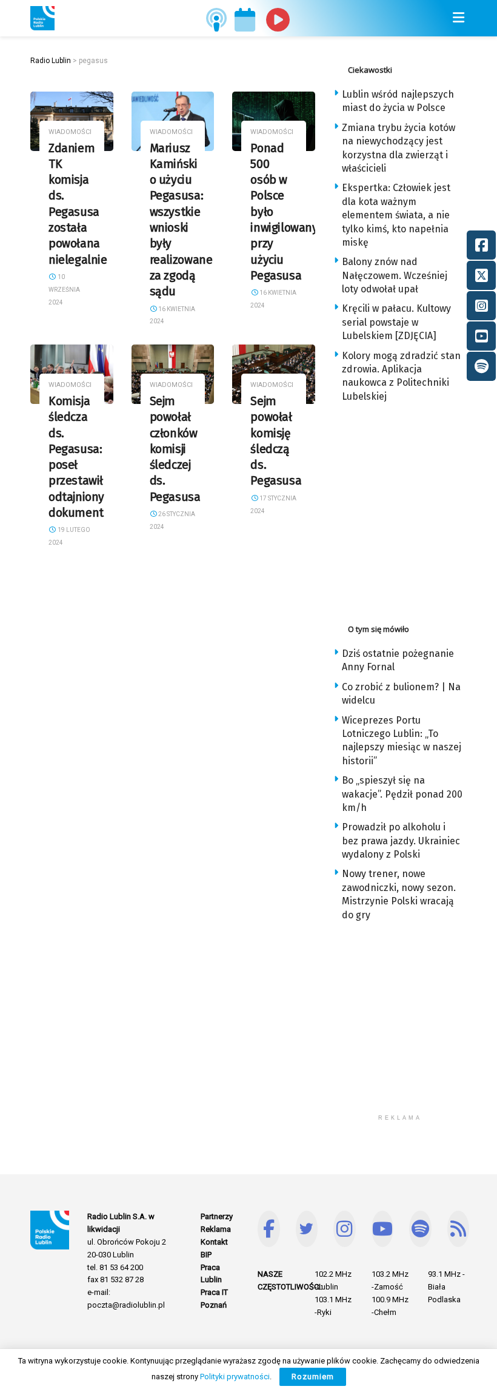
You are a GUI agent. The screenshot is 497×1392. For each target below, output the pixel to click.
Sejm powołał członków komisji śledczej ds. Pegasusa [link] (175, 449)
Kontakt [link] (214, 1241)
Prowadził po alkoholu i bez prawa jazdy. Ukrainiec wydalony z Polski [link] (401, 840)
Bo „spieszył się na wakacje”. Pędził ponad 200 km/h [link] (402, 794)
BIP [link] (206, 1254)
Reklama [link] (216, 1229)
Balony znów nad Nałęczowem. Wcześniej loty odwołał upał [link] (394, 275)
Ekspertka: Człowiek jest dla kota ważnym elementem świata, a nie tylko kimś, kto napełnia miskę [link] (396, 215)
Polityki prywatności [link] (235, 1376)
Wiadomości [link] (70, 132)
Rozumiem (313, 1376)
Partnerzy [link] (217, 1216)
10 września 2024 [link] (64, 290)
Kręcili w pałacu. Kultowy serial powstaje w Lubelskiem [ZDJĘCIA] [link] (396, 322)
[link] (42, 18)
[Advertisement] (415, 509)
